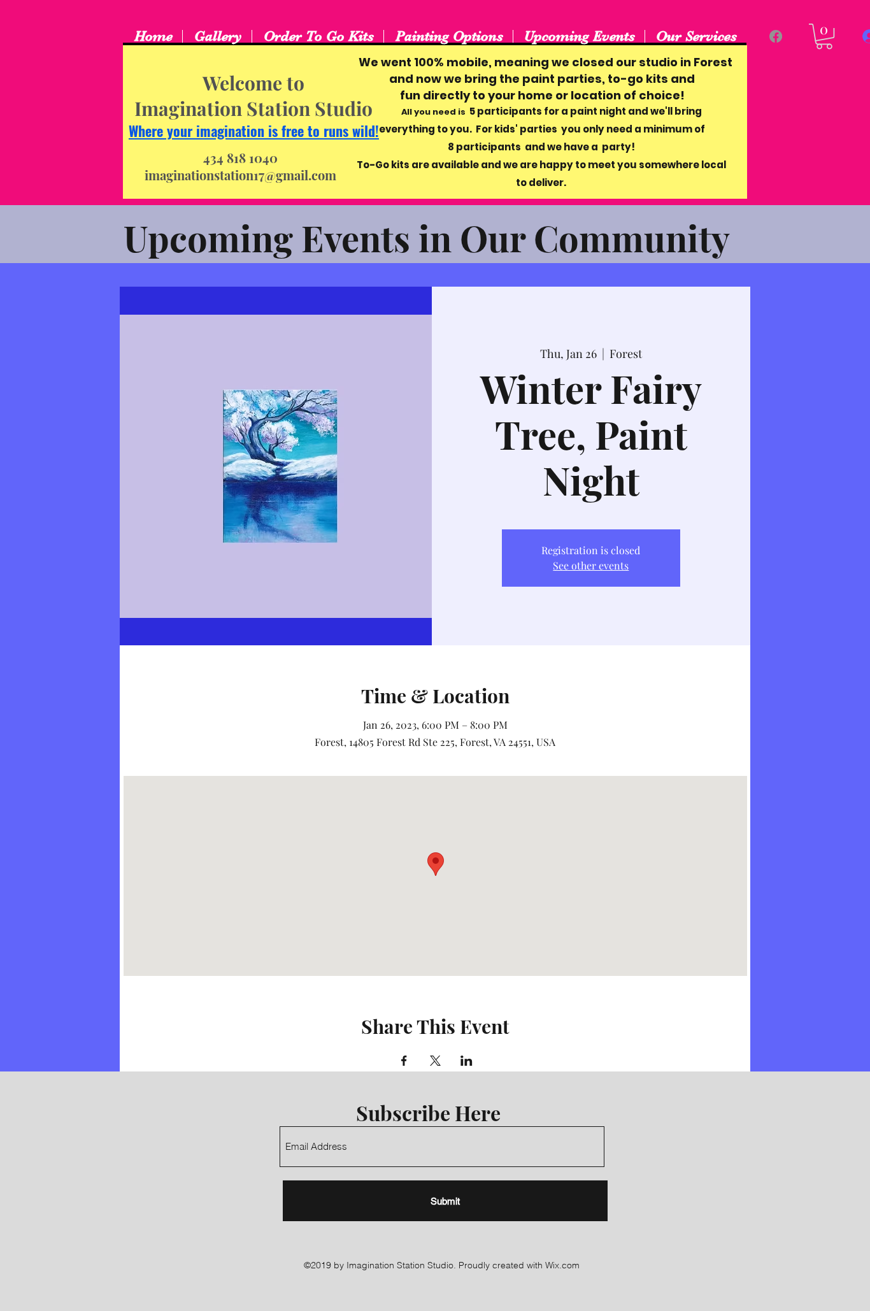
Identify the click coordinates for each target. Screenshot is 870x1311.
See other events (591, 565)
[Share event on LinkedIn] (466, 1061)
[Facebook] (775, 36)
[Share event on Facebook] (404, 1061)
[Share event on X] (435, 1061)
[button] (824, 36)
